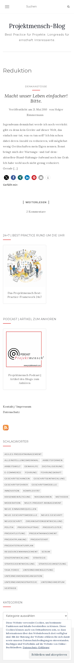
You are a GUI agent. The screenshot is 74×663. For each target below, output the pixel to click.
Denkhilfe (31, 466)
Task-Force (12, 570)
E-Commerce (13, 472)
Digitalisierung (52, 466)
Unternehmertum (53, 582)
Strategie (39, 557)
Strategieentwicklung (20, 564)
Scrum (46, 551)
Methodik (62, 497)
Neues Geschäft (51, 515)
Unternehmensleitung (38, 570)
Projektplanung (16, 539)
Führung (31, 472)
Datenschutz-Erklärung (36, 647)
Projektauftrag (28, 527)
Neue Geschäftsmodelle (21, 515)
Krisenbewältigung (18, 497)
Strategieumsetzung (52, 564)
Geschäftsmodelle (44, 484)
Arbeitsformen (53, 460)
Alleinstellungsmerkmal (22, 460)
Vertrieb (10, 588)
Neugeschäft (13, 521)
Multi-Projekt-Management (42, 503)
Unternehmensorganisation (23, 576)
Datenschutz (11, 412)
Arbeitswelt (13, 466)
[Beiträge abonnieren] (5, 427)
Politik (9, 527)
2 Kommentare (36, 211)
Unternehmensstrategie (21, 582)
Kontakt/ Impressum (17, 406)
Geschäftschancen (17, 478)
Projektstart (39, 539)
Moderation (13, 503)
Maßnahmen (43, 497)
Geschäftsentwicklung (49, 478)
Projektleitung (15, 533)
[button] (6, 177)
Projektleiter (52, 527)
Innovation (12, 490)
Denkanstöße (36, 86)
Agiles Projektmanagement (23, 454)
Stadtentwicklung (17, 557)
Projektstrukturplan (19, 545)
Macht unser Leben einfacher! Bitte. (36, 98)
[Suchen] (68, 7)
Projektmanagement (43, 533)
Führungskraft (51, 472)
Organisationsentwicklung (44, 521)
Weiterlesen (36, 202)
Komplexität (31, 490)
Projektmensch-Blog (37, 26)
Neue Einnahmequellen (20, 509)
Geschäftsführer (16, 484)
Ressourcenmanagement (21, 551)
